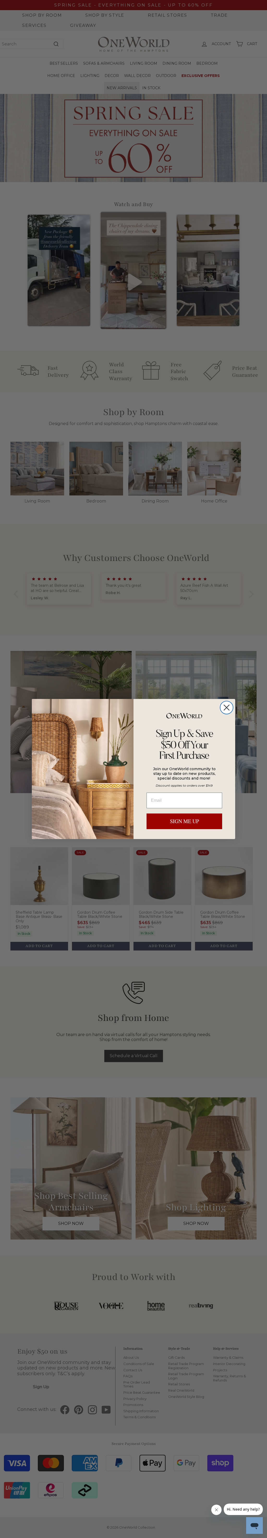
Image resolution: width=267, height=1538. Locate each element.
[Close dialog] (226, 707)
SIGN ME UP (184, 821)
